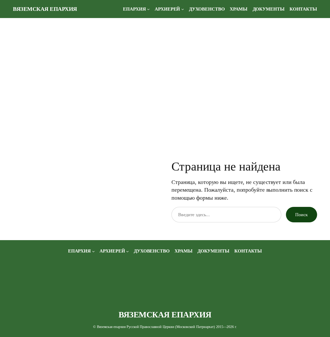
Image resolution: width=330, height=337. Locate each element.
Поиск (301, 214)
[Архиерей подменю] (182, 9)
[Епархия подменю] (148, 9)
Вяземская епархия (45, 9)
